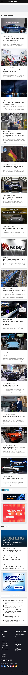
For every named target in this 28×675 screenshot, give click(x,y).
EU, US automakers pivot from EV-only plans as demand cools (13, 385)
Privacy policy (4, 643)
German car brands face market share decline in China (13, 479)
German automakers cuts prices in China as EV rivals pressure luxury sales (13, 39)
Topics (16, 639)
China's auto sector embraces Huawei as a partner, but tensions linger (14, 448)
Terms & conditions (5, 641)
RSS (16, 641)
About (2, 634)
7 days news (17, 636)
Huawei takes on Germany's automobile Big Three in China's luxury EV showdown (14, 260)
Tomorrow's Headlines (20, 634)
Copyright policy (4, 645)
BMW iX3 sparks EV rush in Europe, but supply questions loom (13, 229)
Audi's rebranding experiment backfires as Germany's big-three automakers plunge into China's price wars (14, 102)
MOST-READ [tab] (5, 596)
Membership (3, 639)
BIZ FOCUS (5, 526)
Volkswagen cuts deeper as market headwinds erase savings (12, 70)
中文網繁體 (3, 654)
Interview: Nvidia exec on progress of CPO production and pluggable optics (14, 621)
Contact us (3, 647)
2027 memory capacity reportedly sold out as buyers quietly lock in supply (15, 606)
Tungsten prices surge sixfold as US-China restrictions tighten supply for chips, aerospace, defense (14, 611)
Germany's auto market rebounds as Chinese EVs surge (12, 198)
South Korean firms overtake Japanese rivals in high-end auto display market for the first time (13, 323)
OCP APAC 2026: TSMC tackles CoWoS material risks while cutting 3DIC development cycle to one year (14, 616)
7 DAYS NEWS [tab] (15, 596)
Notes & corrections (5, 649)
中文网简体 (3, 656)
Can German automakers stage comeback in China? (14, 354)
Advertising (3, 636)
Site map (3, 652)
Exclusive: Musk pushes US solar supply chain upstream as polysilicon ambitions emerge (14, 602)
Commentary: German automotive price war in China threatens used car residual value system (13, 135)
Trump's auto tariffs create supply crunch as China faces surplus (14, 291)
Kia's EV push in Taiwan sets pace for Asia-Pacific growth (14, 416)
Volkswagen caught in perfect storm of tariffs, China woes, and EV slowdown (13, 167)
